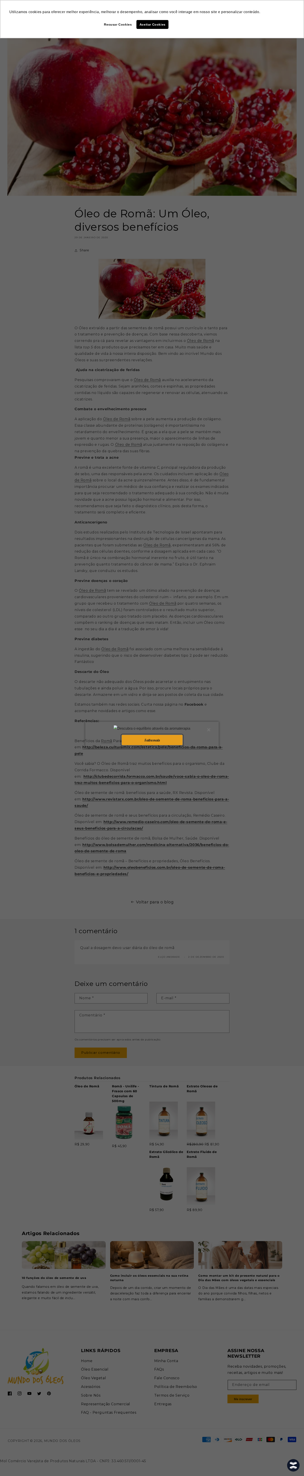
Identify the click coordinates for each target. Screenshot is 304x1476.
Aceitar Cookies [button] (153, 24)
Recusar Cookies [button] (118, 24)
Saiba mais (152, 740)
